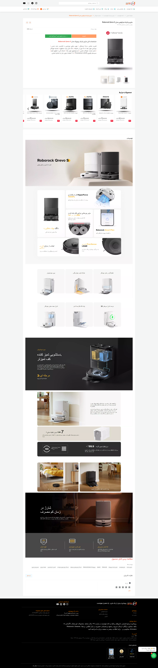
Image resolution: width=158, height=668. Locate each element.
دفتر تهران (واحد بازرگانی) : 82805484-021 (40, 613)
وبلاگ (105, 9)
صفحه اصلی (129, 15)
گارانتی (106, 616)
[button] (153, 655)
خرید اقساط (98, 9)
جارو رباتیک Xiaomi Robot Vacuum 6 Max (34, 113)
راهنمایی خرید (120, 9)
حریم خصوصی (104, 611)
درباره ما (135, 613)
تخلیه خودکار (97, 15)
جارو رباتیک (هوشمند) (109, 15)
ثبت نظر (29, 575)
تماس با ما (134, 615)
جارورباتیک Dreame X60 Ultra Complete (106, 113)
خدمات (111, 9)
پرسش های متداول (103, 614)
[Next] (28, 109)
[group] (115, 51)
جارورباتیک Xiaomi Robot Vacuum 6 (124, 113)
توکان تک (35, 666)
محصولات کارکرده (88, 9)
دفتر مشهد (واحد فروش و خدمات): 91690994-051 (39, 615)
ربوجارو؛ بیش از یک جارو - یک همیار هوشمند (112, 603)
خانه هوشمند (130, 9)
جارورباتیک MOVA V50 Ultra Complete (71, 113)
